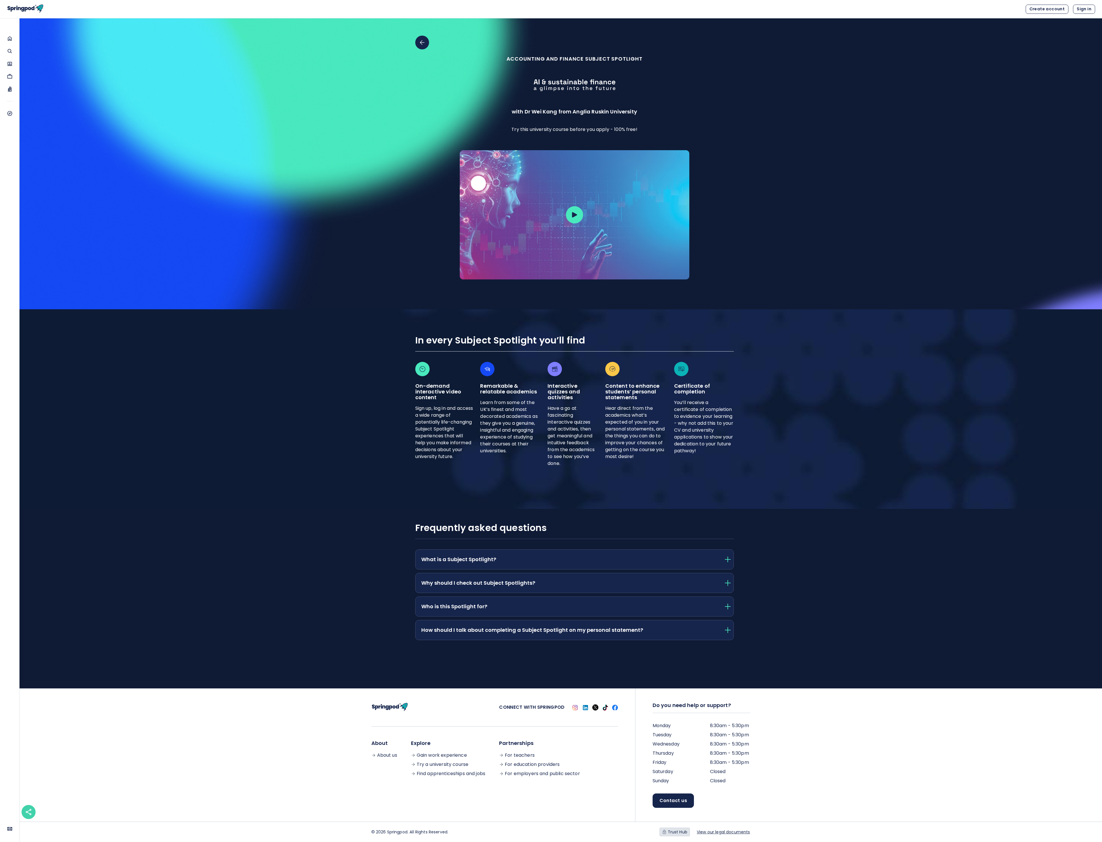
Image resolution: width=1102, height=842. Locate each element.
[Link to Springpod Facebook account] (615, 707)
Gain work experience (442, 755)
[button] (10, 38)
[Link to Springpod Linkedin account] (585, 707)
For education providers (532, 764)
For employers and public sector (542, 773)
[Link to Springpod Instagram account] (575, 707)
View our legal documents (723, 832)
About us (387, 755)
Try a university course (442, 764)
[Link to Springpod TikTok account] (605, 707)
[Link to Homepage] (25, 9)
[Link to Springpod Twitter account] (595, 707)
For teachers (520, 755)
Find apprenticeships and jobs (451, 773)
